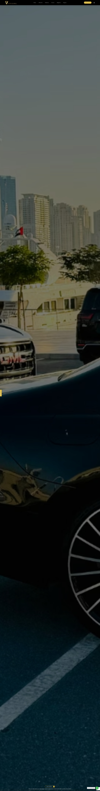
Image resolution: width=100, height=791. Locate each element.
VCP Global (41, 788)
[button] (50, 786)
